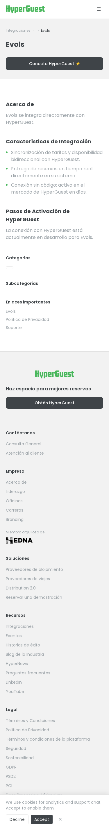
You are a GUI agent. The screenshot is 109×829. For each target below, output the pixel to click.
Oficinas (14, 501)
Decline (17, 819)
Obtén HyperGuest (54, 403)
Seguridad (16, 748)
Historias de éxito (23, 645)
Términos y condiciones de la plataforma (48, 739)
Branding (15, 519)
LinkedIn (14, 682)
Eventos (14, 636)
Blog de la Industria (25, 654)
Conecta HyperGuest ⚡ (54, 64)
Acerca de (16, 482)
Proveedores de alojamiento (34, 569)
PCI (9, 786)
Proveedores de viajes (28, 579)
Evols (11, 311)
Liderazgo (15, 491)
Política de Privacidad (27, 319)
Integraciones (18, 30)
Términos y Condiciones (30, 720)
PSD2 (11, 776)
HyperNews (17, 664)
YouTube (15, 691)
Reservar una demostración (34, 597)
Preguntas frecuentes (28, 673)
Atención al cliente (25, 453)
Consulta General (23, 444)
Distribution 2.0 (21, 588)
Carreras (14, 510)
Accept (41, 819)
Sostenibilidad (20, 758)
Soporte (14, 327)
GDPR (11, 767)
